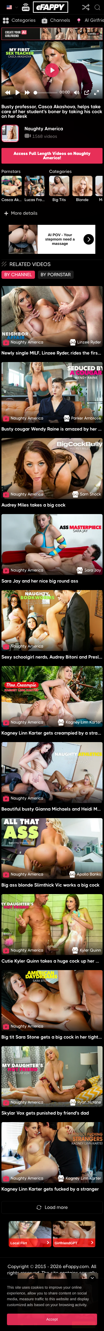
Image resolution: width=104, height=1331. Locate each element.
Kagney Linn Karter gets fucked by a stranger (50, 1189)
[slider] (45, 92)
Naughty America (44, 128)
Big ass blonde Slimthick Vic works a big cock (50, 885)
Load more (56, 1207)
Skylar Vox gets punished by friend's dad (45, 1113)
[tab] (18, 275)
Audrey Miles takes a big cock (33, 505)
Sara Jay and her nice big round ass (39, 581)
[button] (52, 213)
